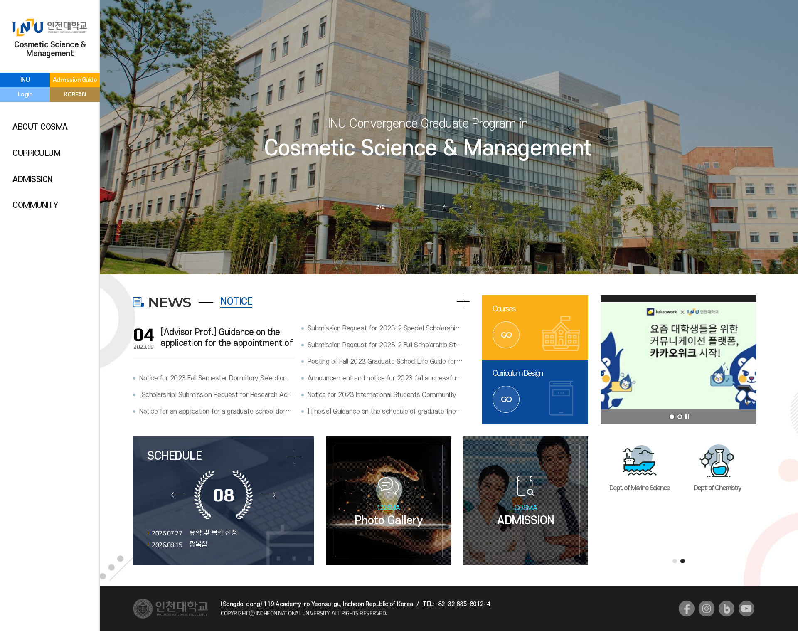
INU (25, 80)
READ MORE (463, 301)
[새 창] (678, 359)
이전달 (178, 495)
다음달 (268, 495)
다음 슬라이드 (466, 206)
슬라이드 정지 (457, 206)
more (294, 456)
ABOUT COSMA (40, 127)
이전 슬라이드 (448, 206)
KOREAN (75, 94)
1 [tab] (672, 416)
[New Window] (687, 609)
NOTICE (236, 301)
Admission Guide (75, 80)
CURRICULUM (36, 153)
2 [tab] (679, 416)
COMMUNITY (35, 205)
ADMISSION (32, 179)
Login (25, 94)
